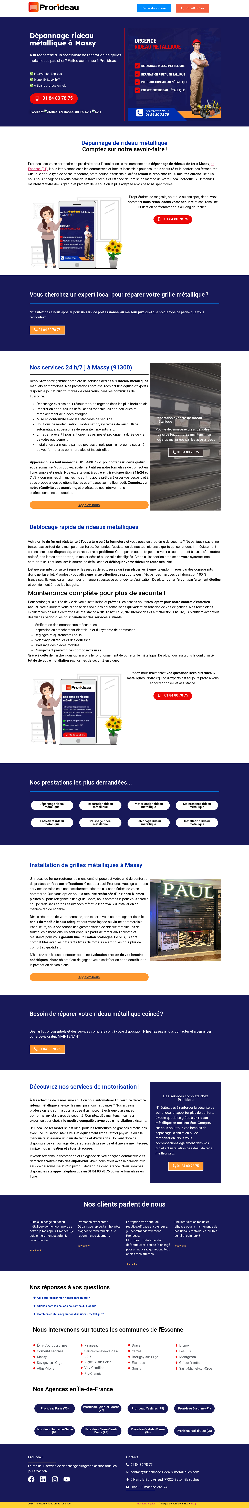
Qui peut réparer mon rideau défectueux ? (63, 1297)
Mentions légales (146, 1503)
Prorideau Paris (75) (55, 1408)
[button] (124, 1298)
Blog (193, 1503)
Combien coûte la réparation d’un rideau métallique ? (70, 1314)
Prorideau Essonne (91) (194, 1408)
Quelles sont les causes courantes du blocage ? (67, 1306)
